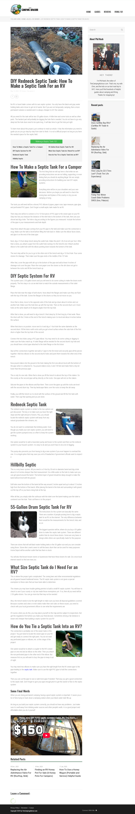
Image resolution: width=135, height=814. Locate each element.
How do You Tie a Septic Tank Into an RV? (63, 155)
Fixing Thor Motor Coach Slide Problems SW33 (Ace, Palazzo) (100, 197)
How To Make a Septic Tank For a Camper (28, 147)
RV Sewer (36, 19)
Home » (24, 19)
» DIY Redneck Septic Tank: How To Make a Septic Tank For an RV (64, 19)
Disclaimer (24, 808)
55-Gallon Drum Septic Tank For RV (61, 147)
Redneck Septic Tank (20, 155)
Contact (31, 808)
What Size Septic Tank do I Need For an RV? (64, 151)
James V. (32, 91)
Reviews (107, 11)
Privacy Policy (15, 808)
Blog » (29, 19)
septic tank (28, 669)
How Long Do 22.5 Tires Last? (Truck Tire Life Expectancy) (101, 174)
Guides (97, 11)
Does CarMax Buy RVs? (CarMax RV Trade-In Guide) (101, 126)
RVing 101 (119, 11)
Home (88, 11)
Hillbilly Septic (18, 159)
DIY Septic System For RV (22, 151)
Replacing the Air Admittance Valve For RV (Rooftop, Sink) (100, 150)
